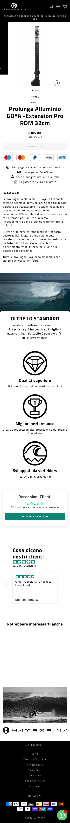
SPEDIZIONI (34, 745)
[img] (37, 562)
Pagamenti (35, 786)
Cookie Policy (35, 770)
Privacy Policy (35, 765)
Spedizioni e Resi (35, 781)
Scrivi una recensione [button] (34, 516)
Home (34, 97)
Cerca (35, 754)
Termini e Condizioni (35, 759)
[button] (7, 584)
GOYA (35, 102)
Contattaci (35, 775)
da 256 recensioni (24, 566)
